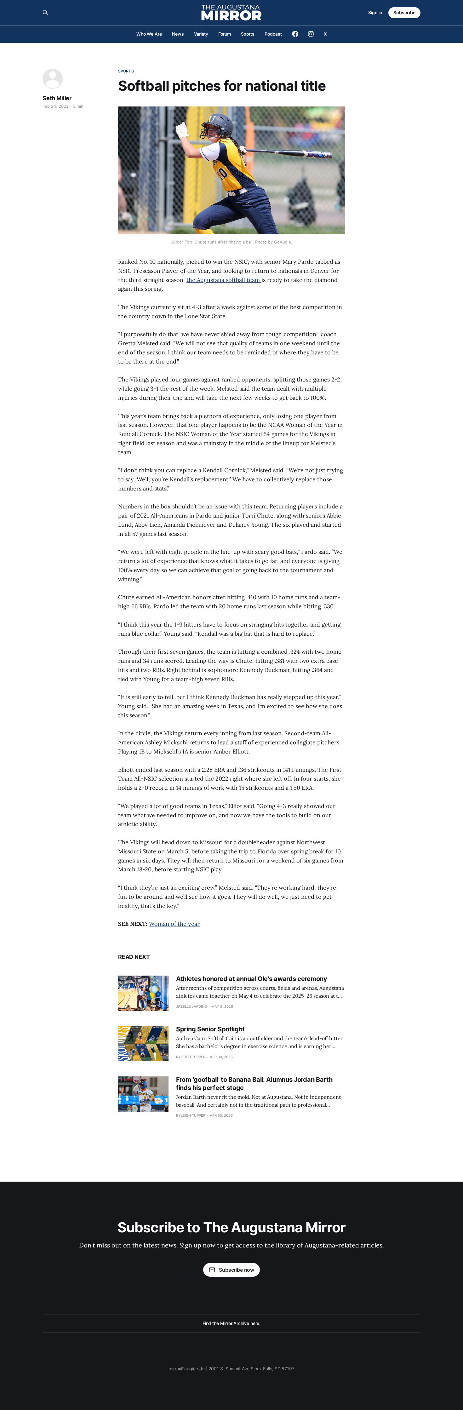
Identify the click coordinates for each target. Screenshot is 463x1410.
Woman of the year (174, 923)
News (178, 34)
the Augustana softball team (223, 280)
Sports (248, 34)
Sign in (375, 12)
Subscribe (404, 12)
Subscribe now (236, 1270)
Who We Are (149, 34)
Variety (201, 34)
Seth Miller (57, 98)
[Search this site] (45, 12)
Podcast (273, 34)
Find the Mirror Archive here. (232, 1323)
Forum (224, 34)
